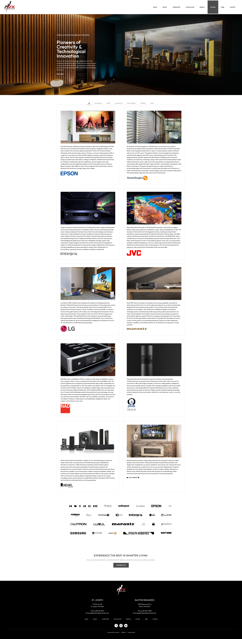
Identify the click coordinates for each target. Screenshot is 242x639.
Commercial (117, 619)
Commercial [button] (190, 7)
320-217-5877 (99, 611)
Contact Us (121, 565)
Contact (232, 7)
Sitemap (123, 632)
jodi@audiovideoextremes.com (99, 613)
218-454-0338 (146, 611)
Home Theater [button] (131, 103)
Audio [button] (108, 103)
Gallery (202, 7)
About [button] (165, 7)
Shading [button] (142, 103)
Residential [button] (176, 7)
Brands (137, 619)
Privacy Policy (131, 632)
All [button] (89, 103)
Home (155, 7)
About (95, 619)
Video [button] (152, 103)
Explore (60, 74)
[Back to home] (10, 7)
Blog (222, 7)
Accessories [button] (98, 103)
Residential (105, 619)
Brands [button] (212, 7)
